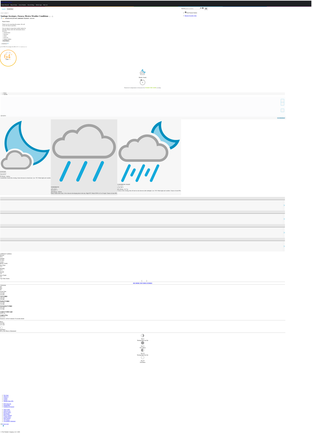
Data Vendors (6, 418)
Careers (5, 399)
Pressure (6, 34)
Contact (5, 398)
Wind (5, 36)
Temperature (7, 32)
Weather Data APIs (8, 401)
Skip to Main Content (6, 2)
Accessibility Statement (9, 421)
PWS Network (7, 404)
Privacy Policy (7, 412)
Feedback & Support (8, 406)
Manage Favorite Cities (191, 15)
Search (183, 8)
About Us (6, 396)
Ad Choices (6, 419)
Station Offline (7, 39)
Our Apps (6, 395)
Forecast (6, 37)
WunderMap (281, 118)
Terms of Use (6, 411)
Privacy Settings (7, 415)
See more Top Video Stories (142, 283)
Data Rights (6, 414)
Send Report (6, 40)
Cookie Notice (7, 417)
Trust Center (6, 409)
